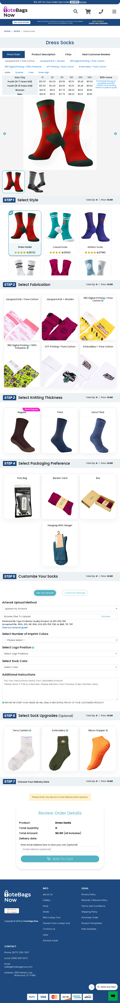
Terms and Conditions (93, 906)
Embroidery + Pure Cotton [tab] (92, 66)
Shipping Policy (89, 911)
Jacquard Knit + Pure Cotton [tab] (20, 60)
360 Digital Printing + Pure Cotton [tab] (87, 60)
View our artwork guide (15, 627)
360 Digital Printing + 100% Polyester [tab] (23, 66)
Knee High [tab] (44, 72)
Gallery (46, 900)
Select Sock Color (15, 661)
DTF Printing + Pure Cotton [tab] (60, 66)
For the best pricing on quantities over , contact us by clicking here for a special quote (106, 84)
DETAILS (83, 2)
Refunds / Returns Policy (94, 900)
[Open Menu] (113, 11)
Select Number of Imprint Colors (25, 634)
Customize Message (75, 592)
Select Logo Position (17, 647)
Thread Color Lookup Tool (56, 923)
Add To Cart (62, 858)
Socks (17, 31)
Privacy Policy (89, 894)
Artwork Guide (50, 940)
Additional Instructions (18, 674)
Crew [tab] (31, 72)
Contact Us (49, 928)
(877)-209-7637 (20, 952)
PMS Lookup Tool (51, 917)
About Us (48, 894)
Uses (45, 934)
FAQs (45, 906)
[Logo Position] (33, 647)
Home (7, 31)
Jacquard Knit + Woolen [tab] (52, 60)
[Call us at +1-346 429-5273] (101, 12)
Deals (46, 911)
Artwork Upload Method (19, 602)
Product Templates (92, 923)
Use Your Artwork (45, 592)
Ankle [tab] (7, 72)
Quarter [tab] (19, 72)
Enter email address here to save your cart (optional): (49, 844)
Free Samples (89, 928)
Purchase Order (90, 917)
